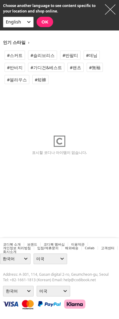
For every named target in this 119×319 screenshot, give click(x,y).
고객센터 (107, 248)
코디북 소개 (12, 244)
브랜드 (32, 244)
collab (90, 248)
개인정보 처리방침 (17, 248)
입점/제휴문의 (48, 248)
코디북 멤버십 (54, 244)
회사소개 (9, 252)
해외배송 (71, 248)
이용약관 (78, 244)
